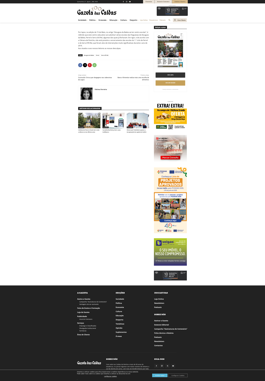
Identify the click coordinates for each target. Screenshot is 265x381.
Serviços (80, 323)
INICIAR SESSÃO (170, 83)
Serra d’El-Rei (104, 55)
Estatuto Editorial (161, 325)
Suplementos (121, 332)
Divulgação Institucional (87, 328)
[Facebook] (123, 1)
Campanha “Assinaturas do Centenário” (93, 302)
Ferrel (97, 55)
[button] (169, 20)
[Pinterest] (90, 65)
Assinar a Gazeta (161, 321)
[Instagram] (126, 1)
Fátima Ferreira (101, 89)
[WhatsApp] (94, 65)
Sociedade (81, 127)
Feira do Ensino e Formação (88, 308)
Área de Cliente (83, 334)
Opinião (119, 328)
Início (80, 26)
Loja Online (159, 299)
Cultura (119, 311)
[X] (85, 65)
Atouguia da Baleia (89, 55)
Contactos (158, 345)
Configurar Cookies (177, 375)
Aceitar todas (159, 375)
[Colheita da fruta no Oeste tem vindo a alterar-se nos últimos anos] (89, 120)
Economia (120, 307)
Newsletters (159, 303)
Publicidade (82, 316)
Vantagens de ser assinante (89, 304)
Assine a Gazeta (83, 299)
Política (119, 303)
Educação (120, 315)
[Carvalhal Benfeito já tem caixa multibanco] (113, 120)
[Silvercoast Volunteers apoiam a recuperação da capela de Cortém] (138, 120)
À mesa (119, 336)
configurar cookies (110, 376)
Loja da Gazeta (83, 312)
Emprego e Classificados (87, 326)
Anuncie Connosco (85, 319)
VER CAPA (170, 75)
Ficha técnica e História (163, 333)
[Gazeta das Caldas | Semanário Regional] (97, 10)
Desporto (119, 320)
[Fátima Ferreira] (86, 94)
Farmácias (82, 331)
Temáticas (120, 324)
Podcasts (158, 307)
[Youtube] (130, 1)
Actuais (85, 26)
